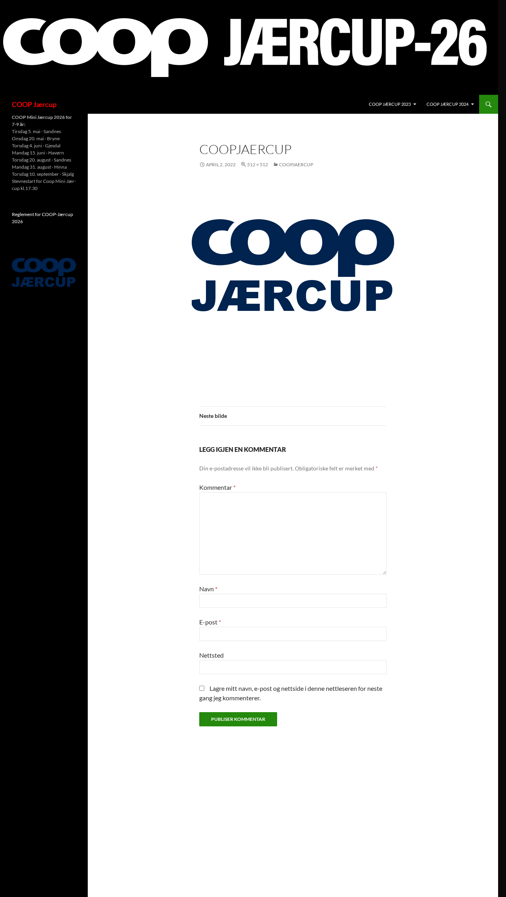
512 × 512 (257, 164)
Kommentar (217, 487)
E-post (210, 622)
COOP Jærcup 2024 (447, 104)
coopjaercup (296, 164)
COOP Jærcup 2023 (390, 104)
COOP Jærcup (34, 104)
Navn (208, 588)
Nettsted (211, 655)
